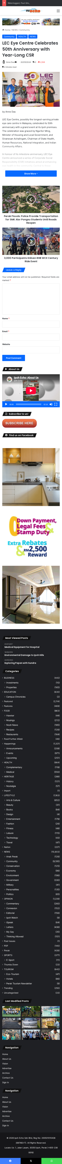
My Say (10, 931)
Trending (8, 988)
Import (7, 790)
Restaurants (12, 734)
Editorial (10, 913)
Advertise (6, 1068)
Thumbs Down (11, 964)
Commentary (12, 903)
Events (9, 753)
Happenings (9, 743)
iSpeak (9, 922)
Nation (7, 847)
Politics (9, 894)
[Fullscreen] (55, 404)
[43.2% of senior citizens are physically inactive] (50, 1023)
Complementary (14, 767)
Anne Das (10, 62)
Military (10, 884)
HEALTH (22, 36)
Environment (12, 875)
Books (9, 809)
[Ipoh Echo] (31, 10)
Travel (9, 842)
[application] (31, 390)
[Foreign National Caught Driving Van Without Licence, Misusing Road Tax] (31, 1023)
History (10, 781)
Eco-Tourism (12, 974)
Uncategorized (11, 993)
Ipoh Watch (12, 917)
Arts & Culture (13, 800)
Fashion (10, 823)
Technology (12, 837)
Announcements (14, 748)
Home (7, 30)
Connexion (11, 908)
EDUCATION (10, 692)
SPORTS (8, 955)
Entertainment (13, 819)
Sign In (5, 1082)
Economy (11, 870)
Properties (11, 687)
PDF (6, 946)
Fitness (9, 828)
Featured (8, 701)
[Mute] (51, 404)
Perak (7, 950)
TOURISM (9, 969)
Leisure (9, 833)
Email (5, 331)
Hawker (10, 715)
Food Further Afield (13, 739)
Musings (10, 720)
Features (8, 706)
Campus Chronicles (15, 696)
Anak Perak (12, 856)
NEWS (15, 30)
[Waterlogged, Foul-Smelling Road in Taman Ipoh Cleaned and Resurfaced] (11, 1023)
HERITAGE (9, 776)
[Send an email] (16, 62)
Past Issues (9, 941)
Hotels (9, 978)
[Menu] (58, 11)
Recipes (10, 729)
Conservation (13, 866)
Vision (5, 1063)
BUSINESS (9, 678)
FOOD (7, 711)
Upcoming (11, 758)
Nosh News (12, 725)
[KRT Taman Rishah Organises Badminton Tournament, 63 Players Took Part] (50, 1011)
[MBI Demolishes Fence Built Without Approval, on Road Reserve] (31, 1011)
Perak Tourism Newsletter (19, 983)
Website (6, 344)
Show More (30, 173)
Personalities (12, 889)
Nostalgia (11, 786)
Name (5, 318)
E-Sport (10, 960)
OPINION (8, 899)
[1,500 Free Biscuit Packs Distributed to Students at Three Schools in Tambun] (50, 1034)
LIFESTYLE (9, 795)
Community (24, 30)
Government (12, 880)
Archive (6, 1073)
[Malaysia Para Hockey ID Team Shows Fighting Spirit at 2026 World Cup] (11, 1011)
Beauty (9, 805)
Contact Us (7, 1078)
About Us (6, 1059)
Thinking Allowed (14, 936)
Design (9, 814)
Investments (12, 682)
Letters (9, 927)
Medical (10, 772)
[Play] (6, 404)
